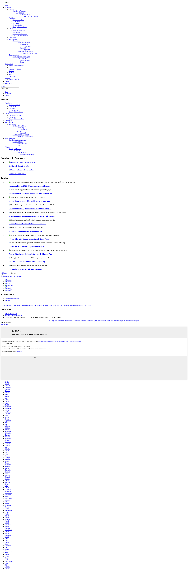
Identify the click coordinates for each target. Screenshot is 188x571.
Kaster (22, 62)
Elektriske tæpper (25, 60)
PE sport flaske (17, 25)
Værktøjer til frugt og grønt (28, 53)
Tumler (11, 28)
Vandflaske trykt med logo (57, 305)
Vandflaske (12, 18)
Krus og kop (12, 37)
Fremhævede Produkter (20, 34)
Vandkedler (27, 46)
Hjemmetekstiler (14, 55)
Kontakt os (8, 83)
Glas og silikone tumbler (20, 35)
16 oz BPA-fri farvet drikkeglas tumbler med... (27, 247)
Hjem (6, 6)
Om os (7, 81)
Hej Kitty (11, 72)
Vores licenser (9, 64)
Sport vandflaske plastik (41, 305)
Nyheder (7, 78)
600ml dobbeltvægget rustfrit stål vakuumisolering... (30, 209)
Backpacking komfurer (31, 16)
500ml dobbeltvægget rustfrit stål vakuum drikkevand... (31, 193)
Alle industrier (13, 39)
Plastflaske (16, 23)
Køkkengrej (24, 44)
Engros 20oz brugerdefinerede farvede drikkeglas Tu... (30, 254)
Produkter (8, 7)
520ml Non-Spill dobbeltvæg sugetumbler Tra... (28, 231)
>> (9, 273)
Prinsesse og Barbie (15, 69)
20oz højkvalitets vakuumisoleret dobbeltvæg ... (28, 262)
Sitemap (7, 300)
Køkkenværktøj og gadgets (24, 51)
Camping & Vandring (19, 11)
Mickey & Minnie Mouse (16, 65)
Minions (11, 71)
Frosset (11, 67)
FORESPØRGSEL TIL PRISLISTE (12, 276)
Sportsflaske (87, 305)
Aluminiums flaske (18, 21)
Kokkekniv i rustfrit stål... (19, 166)
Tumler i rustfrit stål (19, 30)
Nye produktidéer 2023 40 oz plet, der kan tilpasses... (30, 186)
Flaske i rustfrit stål (18, 20)
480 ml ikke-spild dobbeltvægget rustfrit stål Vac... (29, 239)
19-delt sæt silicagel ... (17, 174)
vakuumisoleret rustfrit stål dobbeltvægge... (26, 269)
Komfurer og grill (25, 14)
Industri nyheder (14, 79)
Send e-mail (4, 324)
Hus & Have (16, 41)
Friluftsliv (12, 9)
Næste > (5, 273)
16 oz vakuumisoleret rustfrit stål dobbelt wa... (27, 224)
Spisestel (23, 48)
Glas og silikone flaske (20, 27)
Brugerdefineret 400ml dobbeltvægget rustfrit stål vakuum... (33, 216)
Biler (10, 74)
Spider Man (12, 76)
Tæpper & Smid (21, 58)
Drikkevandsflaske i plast (8, 305)
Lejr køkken (20, 13)
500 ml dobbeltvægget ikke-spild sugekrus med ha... (29, 201)
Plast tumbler (17, 32)
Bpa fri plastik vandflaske (25, 305)
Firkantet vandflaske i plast (74, 305)
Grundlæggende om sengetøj (21, 57)
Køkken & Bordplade (23, 42)
